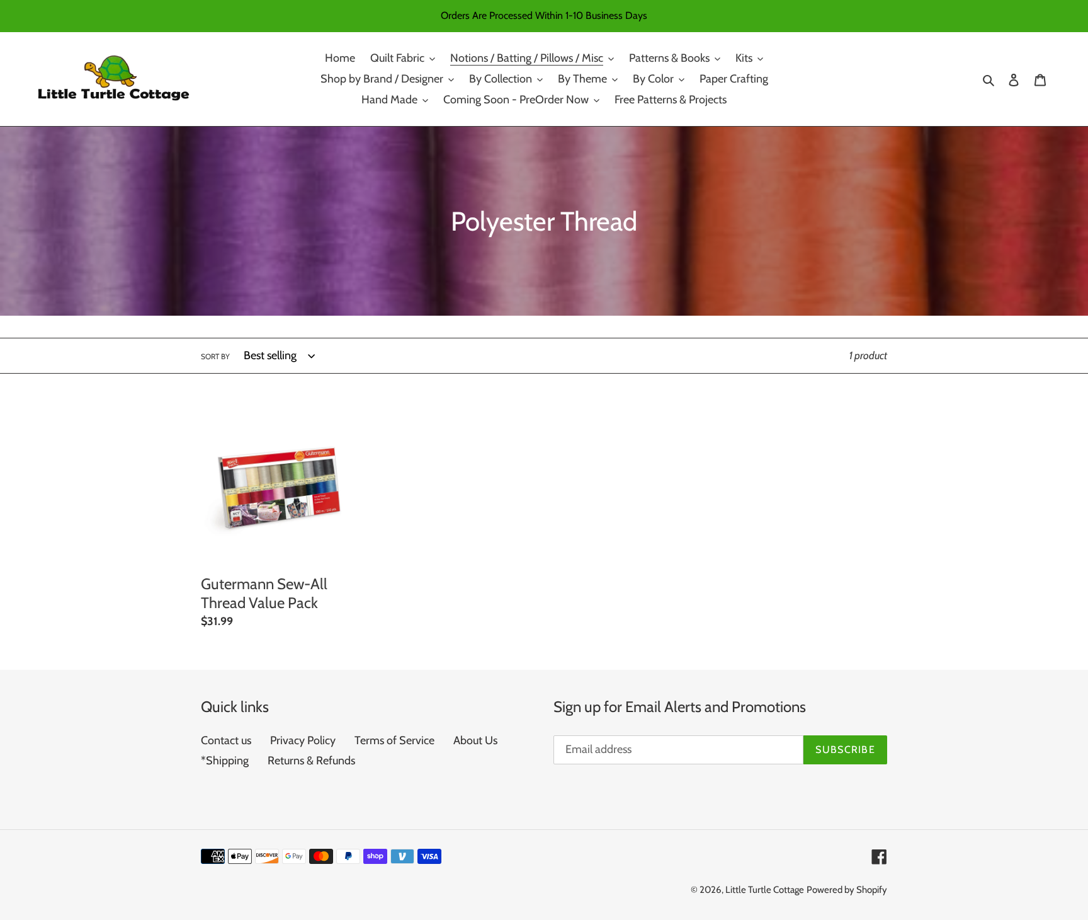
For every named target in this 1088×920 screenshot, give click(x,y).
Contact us (226, 740)
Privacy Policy (303, 740)
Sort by (215, 356)
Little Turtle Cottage (764, 889)
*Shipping (225, 761)
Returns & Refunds (311, 761)
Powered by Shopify (847, 889)
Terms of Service (394, 740)
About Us (475, 740)
